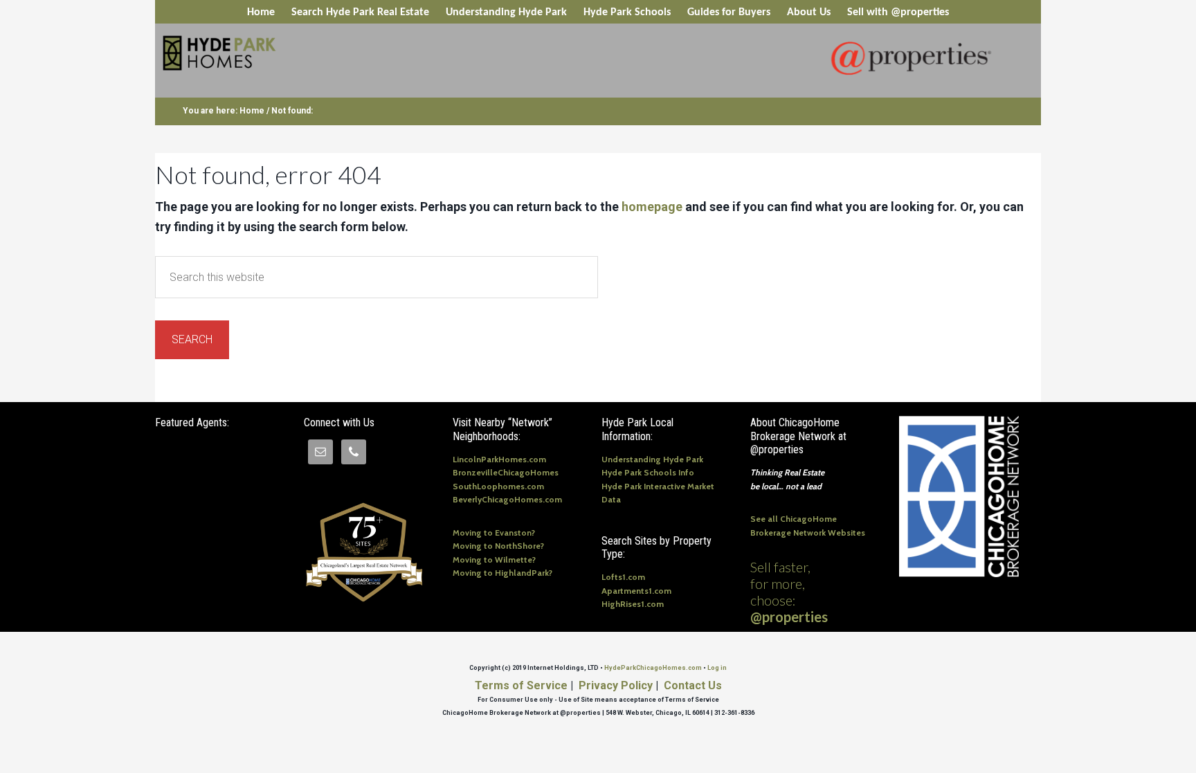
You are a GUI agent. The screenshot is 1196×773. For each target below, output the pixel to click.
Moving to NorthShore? (498, 545)
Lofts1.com (623, 577)
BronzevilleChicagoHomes (506, 472)
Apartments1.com (636, 590)
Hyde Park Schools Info (647, 472)
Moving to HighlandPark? (502, 572)
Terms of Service (521, 685)
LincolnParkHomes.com (499, 459)
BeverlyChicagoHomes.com (507, 499)
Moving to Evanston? (494, 532)
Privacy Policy (616, 685)
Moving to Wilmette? (494, 559)
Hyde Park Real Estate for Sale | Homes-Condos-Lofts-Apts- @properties (268, 54)
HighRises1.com (632, 604)
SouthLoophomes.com (498, 486)
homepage (652, 206)
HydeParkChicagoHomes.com (653, 667)
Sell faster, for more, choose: (789, 591)
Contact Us (693, 685)
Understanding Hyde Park (652, 459)
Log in (717, 667)
